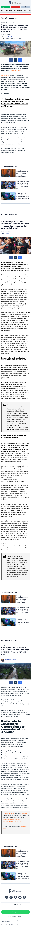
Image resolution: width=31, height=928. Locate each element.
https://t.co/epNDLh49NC (11, 820)
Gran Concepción (6, 10)
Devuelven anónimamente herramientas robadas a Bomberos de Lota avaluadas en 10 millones (15, 102)
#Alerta (24, 813)
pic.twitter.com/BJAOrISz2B (12, 822)
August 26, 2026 (19, 481)
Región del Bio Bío (20, 10)
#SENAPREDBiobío (9, 813)
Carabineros (5, 75)
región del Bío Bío (16, 71)
